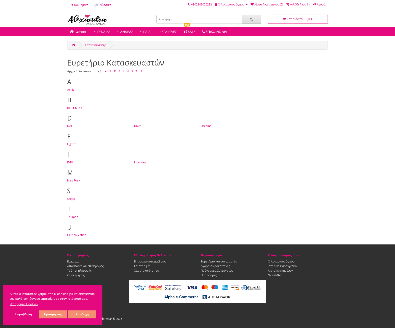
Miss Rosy (73, 180)
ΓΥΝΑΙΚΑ (103, 31)
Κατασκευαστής (95, 45)
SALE (190, 31)
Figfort (71, 144)
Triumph (72, 217)
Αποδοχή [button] (82, 314)
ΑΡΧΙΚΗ (81, 32)
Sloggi (71, 199)
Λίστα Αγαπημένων (280, 271)
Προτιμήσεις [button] (53, 314)
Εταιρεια (73, 261)
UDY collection (76, 235)
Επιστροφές (142, 266)
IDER (70, 162)
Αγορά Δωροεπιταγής (215, 266)
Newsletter (275, 275)
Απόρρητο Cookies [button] (24, 304)
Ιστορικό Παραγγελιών (282, 266)
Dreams (206, 126)
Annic (70, 90)
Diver (137, 126)
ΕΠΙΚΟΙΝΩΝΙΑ (216, 31)
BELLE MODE (75, 108)
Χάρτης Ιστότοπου (146, 271)
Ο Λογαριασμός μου (281, 261)
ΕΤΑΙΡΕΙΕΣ (168, 31)
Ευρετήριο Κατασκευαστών (219, 261)
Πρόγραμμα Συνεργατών (217, 271)
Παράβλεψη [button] (23, 314)
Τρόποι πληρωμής (79, 271)
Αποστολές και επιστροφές (85, 266)
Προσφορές (209, 275)
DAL (69, 126)
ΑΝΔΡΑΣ (126, 31)
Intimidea (140, 162)
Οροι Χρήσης (76, 275)
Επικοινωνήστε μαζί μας (149, 261)
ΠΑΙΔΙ (147, 31)
